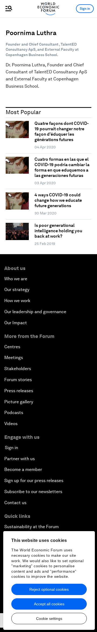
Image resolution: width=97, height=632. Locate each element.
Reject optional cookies (49, 589)
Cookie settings (49, 618)
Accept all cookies (49, 604)
